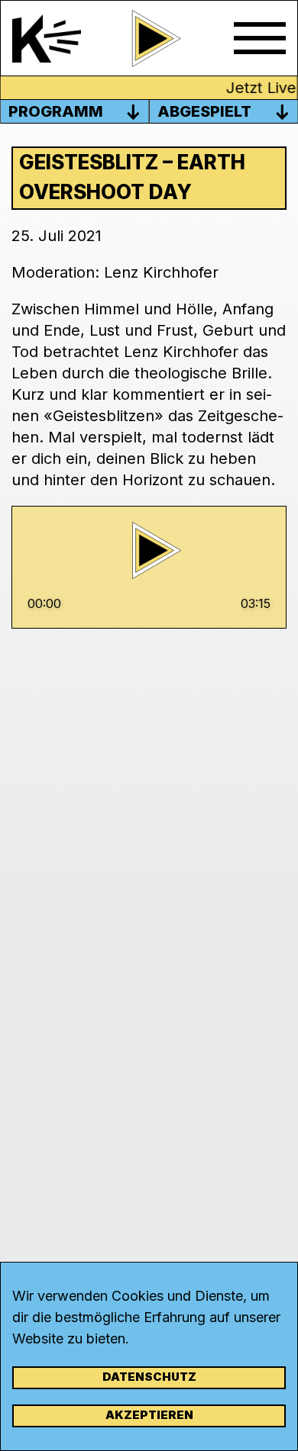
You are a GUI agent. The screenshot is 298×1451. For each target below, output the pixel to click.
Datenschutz (149, 1376)
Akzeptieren (149, 1415)
